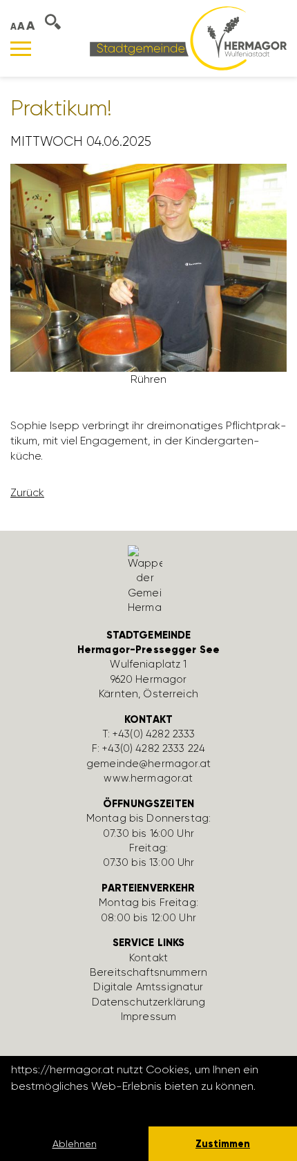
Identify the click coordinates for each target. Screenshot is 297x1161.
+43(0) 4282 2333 (154, 734)
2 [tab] (215, 379)
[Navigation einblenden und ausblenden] (20, 48)
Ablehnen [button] (74, 1143)
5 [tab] (264, 379)
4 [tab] (248, 379)
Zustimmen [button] (222, 1144)
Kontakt (148, 958)
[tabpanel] (148, 280)
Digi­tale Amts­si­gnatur (148, 987)
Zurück (27, 492)
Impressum (148, 1016)
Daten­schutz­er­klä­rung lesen (86, 1104)
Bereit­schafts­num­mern (148, 972)
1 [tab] (198, 379)
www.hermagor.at (148, 778)
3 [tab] (231, 379)
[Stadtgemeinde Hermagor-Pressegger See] (188, 37)
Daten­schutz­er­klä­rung (149, 1002)
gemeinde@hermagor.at (148, 763)
